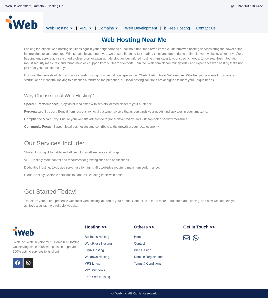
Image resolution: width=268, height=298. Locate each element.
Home (138, 236)
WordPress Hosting (98, 243)
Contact (139, 243)
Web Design (142, 250)
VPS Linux (92, 263)
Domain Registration (148, 257)
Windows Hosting (97, 257)
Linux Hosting (94, 250)
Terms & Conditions (147, 263)
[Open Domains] (117, 28)
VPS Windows (95, 270)
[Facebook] (18, 263)
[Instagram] (28, 263)
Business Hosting (97, 236)
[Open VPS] (90, 28)
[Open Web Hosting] (71, 28)
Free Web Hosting (97, 277)
